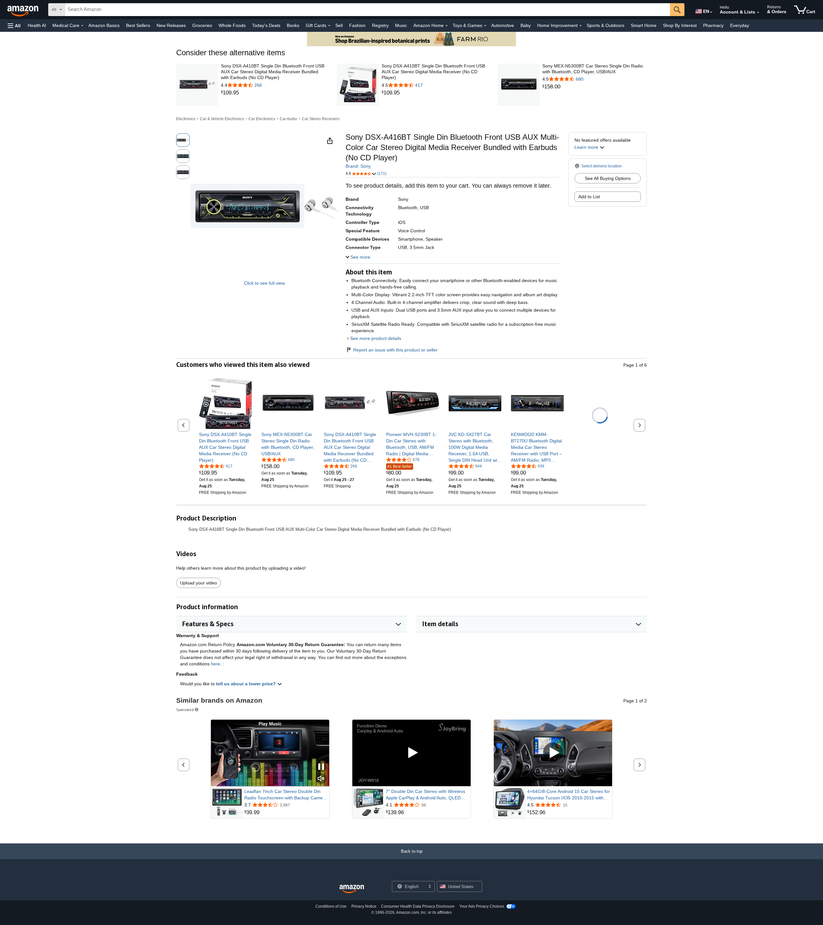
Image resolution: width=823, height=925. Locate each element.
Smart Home (643, 25)
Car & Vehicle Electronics (222, 119)
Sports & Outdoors (605, 25)
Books (293, 25)
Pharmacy (713, 25)
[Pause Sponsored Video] (321, 767)
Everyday (739, 25)
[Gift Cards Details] (329, 25)
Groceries (202, 25)
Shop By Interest (680, 25)
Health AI (37, 25)
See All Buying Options (608, 178)
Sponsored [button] (185, 709)
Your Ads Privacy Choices (481, 906)
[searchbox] (367, 10)
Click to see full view (264, 283)
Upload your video (198, 582)
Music (401, 25)
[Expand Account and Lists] (758, 12)
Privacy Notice (363, 906)
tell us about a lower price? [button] (246, 683)
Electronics (185, 119)
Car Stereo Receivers (320, 119)
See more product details (375, 338)
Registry (380, 25)
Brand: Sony (358, 166)
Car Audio (288, 119)
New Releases (171, 25)
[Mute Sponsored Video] (321, 779)
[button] (14, 25)
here (215, 663)
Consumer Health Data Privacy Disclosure (418, 906)
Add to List (589, 196)
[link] (273, 93)
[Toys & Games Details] (485, 25)
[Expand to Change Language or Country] (711, 12)
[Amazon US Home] (351, 889)
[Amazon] (23, 10)
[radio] (182, 140)
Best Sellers (138, 25)
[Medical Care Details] (82, 25)
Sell (339, 25)
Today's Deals (266, 25)
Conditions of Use (331, 906)
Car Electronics (262, 119)
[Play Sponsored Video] (411, 753)
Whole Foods (232, 25)
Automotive (502, 25)
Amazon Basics (104, 25)
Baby (525, 25)
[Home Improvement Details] (580, 25)
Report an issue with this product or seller (395, 349)
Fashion (357, 25)
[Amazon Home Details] (446, 25)
